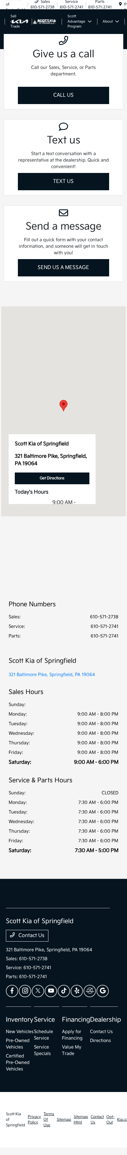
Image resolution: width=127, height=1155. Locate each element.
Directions (100, 1040)
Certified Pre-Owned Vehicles (18, 1062)
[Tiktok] (64, 991)
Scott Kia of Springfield (15, 1120)
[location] (120, 4)
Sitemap (64, 1119)
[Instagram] (25, 991)
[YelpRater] (77, 991)
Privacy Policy (34, 1120)
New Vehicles (20, 1031)
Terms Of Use (48, 1120)
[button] (63, 405)
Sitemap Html (81, 1120)
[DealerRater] (90, 991)
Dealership (105, 1019)
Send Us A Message (63, 268)
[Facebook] (12, 991)
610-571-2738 (104, 617)
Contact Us (30, 936)
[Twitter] (38, 991)
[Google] (102, 991)
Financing (76, 1019)
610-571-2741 (104, 626)
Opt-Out (110, 1120)
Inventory (19, 1019)
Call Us (63, 95)
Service (44, 1019)
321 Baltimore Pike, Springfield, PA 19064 (52, 674)
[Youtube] (51, 991)
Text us (63, 181)
